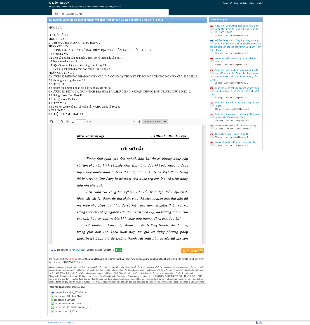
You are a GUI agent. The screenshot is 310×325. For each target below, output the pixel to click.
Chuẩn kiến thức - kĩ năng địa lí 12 (231, 134)
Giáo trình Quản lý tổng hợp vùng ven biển (235, 142)
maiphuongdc (78, 250)
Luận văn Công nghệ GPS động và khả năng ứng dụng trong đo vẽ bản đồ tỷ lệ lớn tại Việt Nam (234, 91)
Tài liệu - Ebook (58, 2)
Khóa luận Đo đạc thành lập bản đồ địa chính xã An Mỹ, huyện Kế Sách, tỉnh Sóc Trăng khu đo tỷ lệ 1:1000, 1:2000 (234, 29)
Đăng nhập (248, 3)
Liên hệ (259, 3)
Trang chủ (227, 3)
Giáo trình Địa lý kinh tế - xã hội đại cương (235, 125)
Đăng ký (238, 3)
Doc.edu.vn (69, 323)
